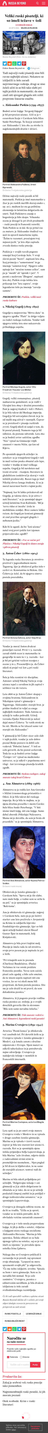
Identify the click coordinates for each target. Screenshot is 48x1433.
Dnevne (26, 1357)
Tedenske (14, 1357)
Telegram (35, 68)
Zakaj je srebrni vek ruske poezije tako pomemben (22, 1384)
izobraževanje (34, 1314)
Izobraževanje (24, 25)
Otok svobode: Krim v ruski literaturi (19, 1403)
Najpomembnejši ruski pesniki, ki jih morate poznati (24, 1394)
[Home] (5, 3)
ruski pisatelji (13, 1314)
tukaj (14, 1430)
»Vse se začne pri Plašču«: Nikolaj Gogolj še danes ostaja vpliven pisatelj (23, 544)
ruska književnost (15, 1321)
